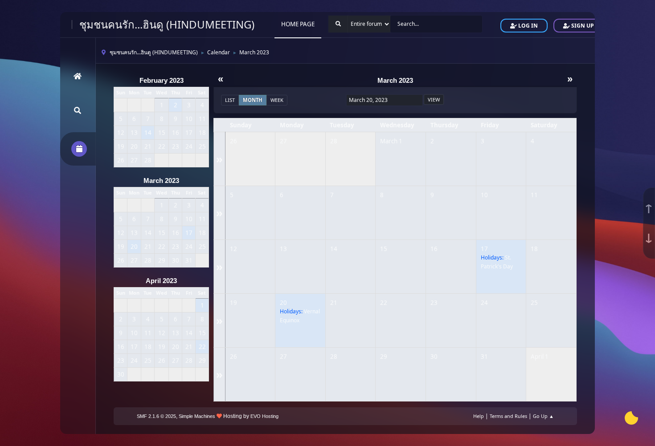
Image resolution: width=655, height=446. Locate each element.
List (230, 100)
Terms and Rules (508, 416)
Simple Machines (197, 416)
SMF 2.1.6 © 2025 (156, 416)
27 (283, 141)
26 (233, 141)
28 (333, 141)
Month (252, 100)
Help (478, 416)
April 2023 (161, 280)
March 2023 (161, 180)
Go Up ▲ (543, 416)
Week (276, 100)
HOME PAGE (298, 24)
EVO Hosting (264, 416)
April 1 (540, 357)
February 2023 (161, 80)
